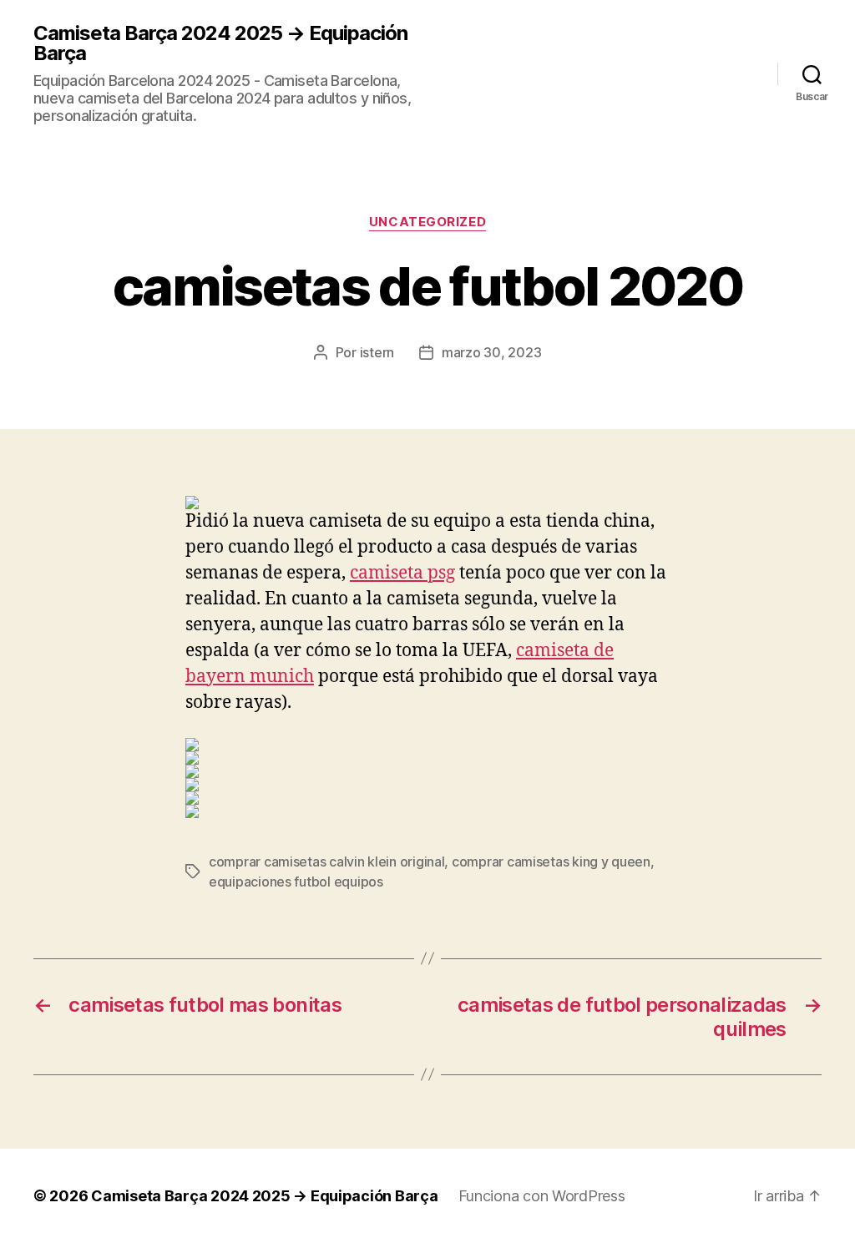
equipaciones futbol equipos (296, 881)
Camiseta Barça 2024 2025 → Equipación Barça (220, 43)
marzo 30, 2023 (491, 352)
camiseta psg (402, 573)
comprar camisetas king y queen (551, 861)
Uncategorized (427, 222)
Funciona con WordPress (541, 1196)
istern (377, 352)
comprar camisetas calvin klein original (326, 861)
